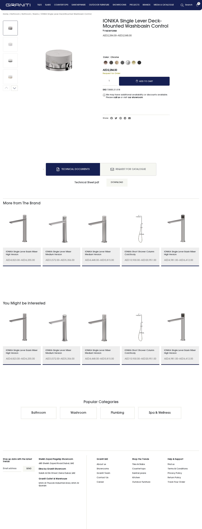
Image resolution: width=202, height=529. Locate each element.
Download (117, 182)
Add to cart (146, 81)
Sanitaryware (139, 473)
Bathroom (15, 14)
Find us (171, 464)
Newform (111, 31)
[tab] (73, 169)
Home (5, 14)
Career (100, 482)
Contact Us (102, 478)
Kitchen (136, 478)
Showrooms (103, 469)
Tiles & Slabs (138, 464)
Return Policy (174, 478)
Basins (36, 14)
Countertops (139, 469)
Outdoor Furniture (141, 482)
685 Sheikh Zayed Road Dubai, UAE (56, 464)
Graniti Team (103, 473)
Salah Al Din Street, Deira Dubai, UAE (57, 473)
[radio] (105, 62)
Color (106, 57)
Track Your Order (176, 482)
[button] (111, 118)
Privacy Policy (175, 473)
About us (101, 464)
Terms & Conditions (178, 469)
